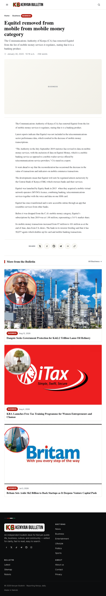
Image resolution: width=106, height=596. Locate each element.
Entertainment (62, 538)
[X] (11, 547)
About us (59, 565)
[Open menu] (7, 4)
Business (16, 16)
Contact (59, 569)
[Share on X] (40, 246)
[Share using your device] (67, 246)
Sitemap (8, 569)
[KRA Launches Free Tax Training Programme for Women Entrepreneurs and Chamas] (53, 375)
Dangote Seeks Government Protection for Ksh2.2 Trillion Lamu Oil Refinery (48, 338)
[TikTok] (16, 547)
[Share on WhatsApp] (54, 246)
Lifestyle (59, 543)
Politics (58, 548)
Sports (58, 553)
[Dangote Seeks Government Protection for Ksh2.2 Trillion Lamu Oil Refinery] (53, 299)
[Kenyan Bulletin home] (27, 4)
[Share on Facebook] (47, 246)
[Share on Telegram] (60, 246)
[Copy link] (74, 246)
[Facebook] (6, 547)
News (58, 529)
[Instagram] (31, 547)
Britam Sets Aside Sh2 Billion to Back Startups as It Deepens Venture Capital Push (52, 493)
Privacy (58, 574)
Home (7, 16)
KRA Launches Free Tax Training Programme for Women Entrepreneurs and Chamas (49, 415)
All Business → (95, 261)
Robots (7, 574)
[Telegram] (21, 547)
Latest (7, 565)
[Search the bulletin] (99, 4)
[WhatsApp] (26, 547)
